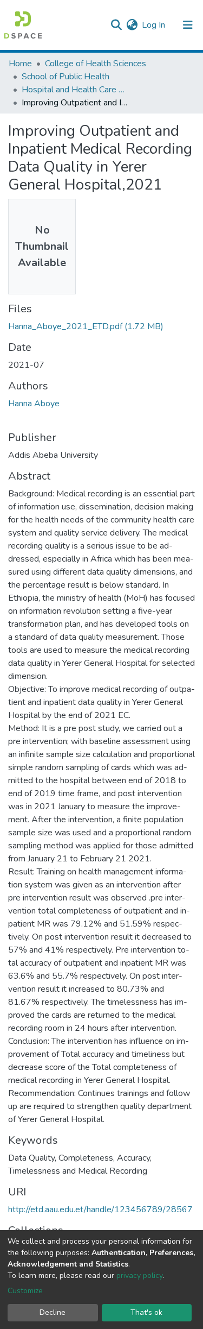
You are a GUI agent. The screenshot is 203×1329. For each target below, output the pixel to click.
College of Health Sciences (95, 64)
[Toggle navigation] (188, 25)
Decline (53, 1312)
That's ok (146, 1312)
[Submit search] (116, 25)
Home (20, 64)
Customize (25, 1291)
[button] (132, 25)
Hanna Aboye (34, 404)
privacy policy (139, 1275)
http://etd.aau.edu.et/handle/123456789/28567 (100, 1209)
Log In (154, 25)
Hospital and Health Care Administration (76, 90)
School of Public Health (65, 77)
